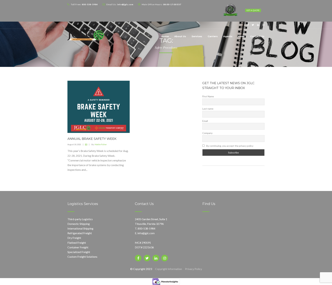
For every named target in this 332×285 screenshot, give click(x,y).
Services (197, 36)
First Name (208, 96)
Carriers (213, 36)
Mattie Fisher (101, 144)
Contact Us (257, 36)
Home (165, 36)
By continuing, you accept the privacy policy (229, 145)
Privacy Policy (193, 268)
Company (207, 133)
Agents (227, 36)
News (241, 36)
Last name (207, 108)
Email (205, 120)
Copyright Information (168, 268)
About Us (180, 36)
